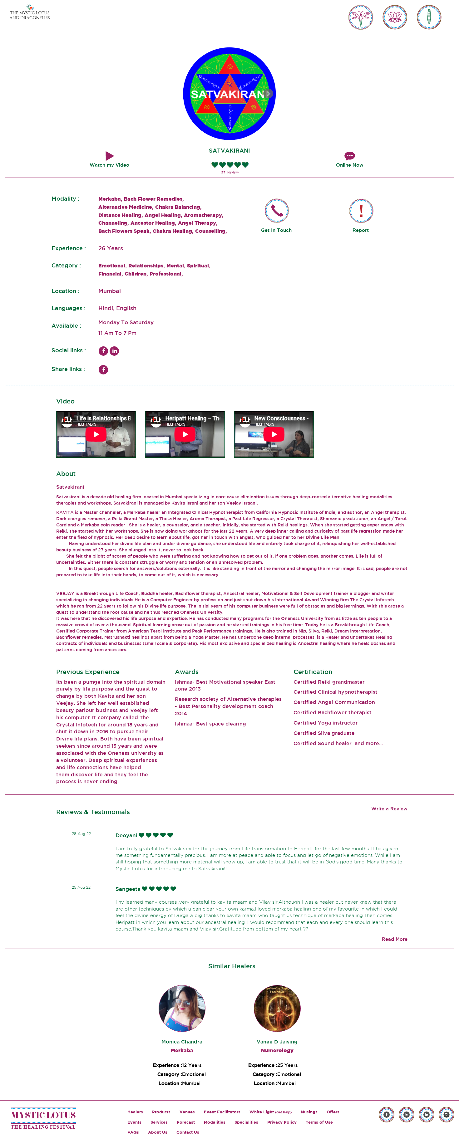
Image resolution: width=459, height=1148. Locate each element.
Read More (394, 939)
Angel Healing (163, 215)
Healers (135, 1112)
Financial (109, 273)
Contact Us (187, 1132)
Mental (175, 265)
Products (161, 1112)
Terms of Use (319, 1122)
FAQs (133, 1132)
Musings (309, 1112)
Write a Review (389, 808)
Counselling (210, 231)
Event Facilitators (222, 1112)
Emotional (111, 265)
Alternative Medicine (125, 207)
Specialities (246, 1122)
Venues (187, 1112)
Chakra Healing (172, 231)
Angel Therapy (197, 223)
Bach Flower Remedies (153, 199)
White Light (270, 1112)
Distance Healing (119, 215)
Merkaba (109, 199)
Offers (333, 1112)
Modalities (214, 1122)
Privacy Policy (282, 1122)
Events (134, 1122)
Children (135, 273)
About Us (157, 1132)
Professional (165, 273)
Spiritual (198, 265)
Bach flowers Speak (124, 231)
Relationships (145, 265)
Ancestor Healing (153, 223)
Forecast (186, 1122)
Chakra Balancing (177, 207)
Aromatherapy (203, 215)
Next (268, 94)
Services (159, 1122)
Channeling (112, 223)
